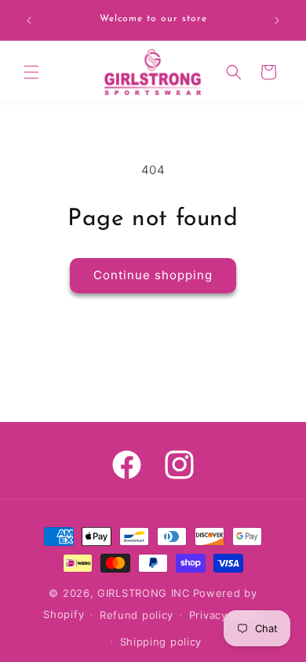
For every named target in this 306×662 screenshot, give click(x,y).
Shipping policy (161, 641)
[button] (31, 72)
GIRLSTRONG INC (143, 593)
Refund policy (136, 615)
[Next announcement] (277, 20)
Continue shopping (153, 274)
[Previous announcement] (29, 20)
